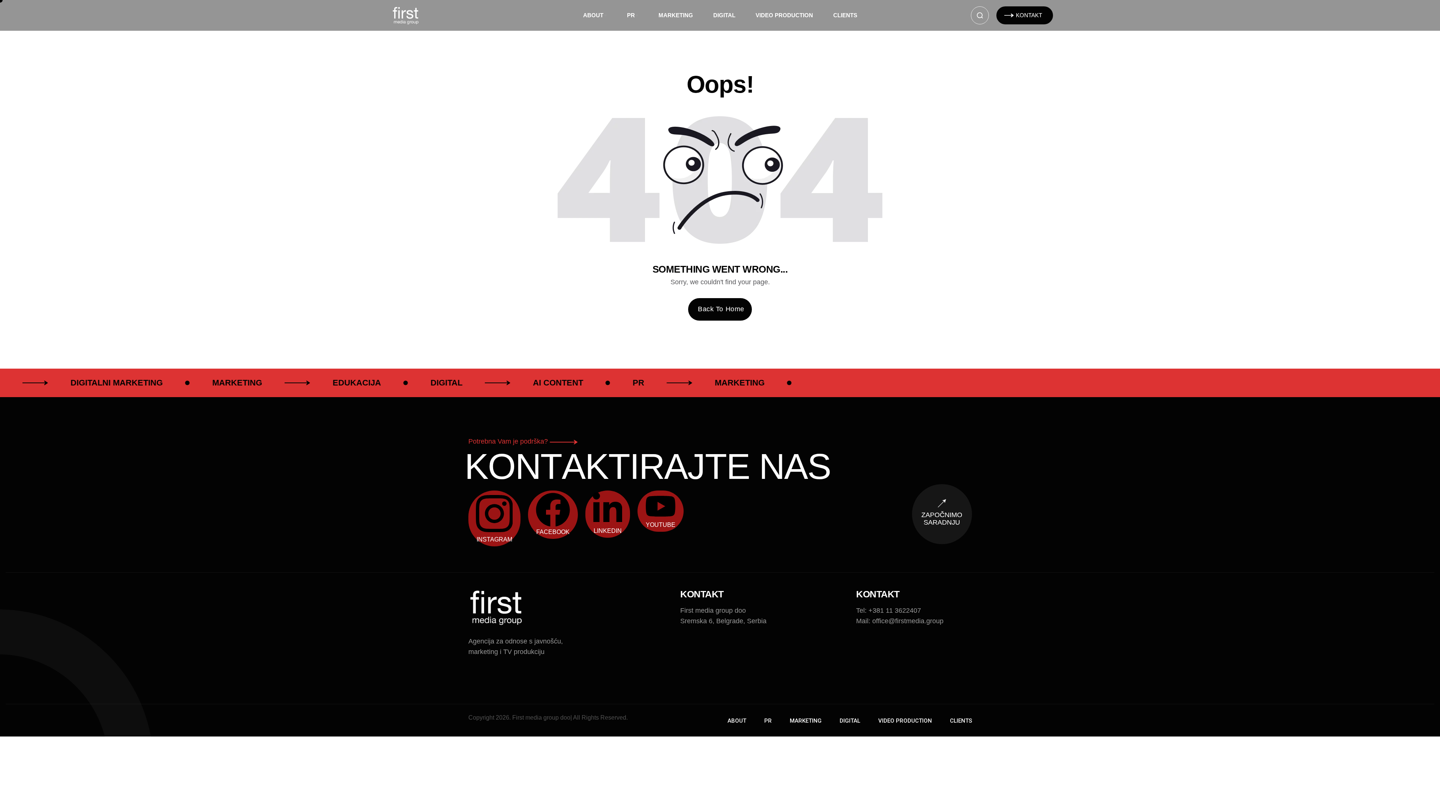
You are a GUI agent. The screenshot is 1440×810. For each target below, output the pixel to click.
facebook (553, 532)
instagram (494, 539)
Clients (845, 15)
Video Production (784, 15)
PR (631, 15)
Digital (724, 15)
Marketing (675, 15)
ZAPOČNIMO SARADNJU (941, 518)
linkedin (608, 531)
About (593, 15)
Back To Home (721, 309)
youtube (660, 525)
